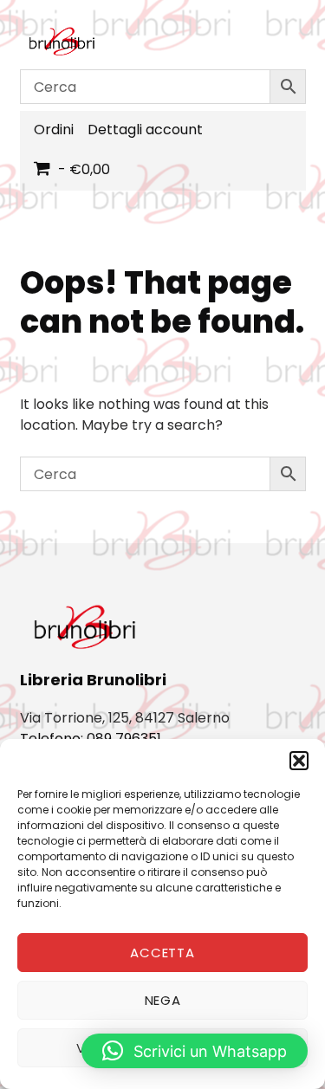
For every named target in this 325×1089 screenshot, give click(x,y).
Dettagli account (145, 129)
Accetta (162, 952)
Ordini (54, 129)
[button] (299, 760)
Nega (163, 1000)
